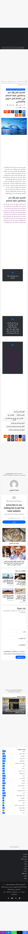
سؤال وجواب (22, 807)
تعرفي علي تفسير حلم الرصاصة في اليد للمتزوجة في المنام (20, 582)
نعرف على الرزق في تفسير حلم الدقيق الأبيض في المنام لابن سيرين (21, 598)
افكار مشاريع (22, 800)
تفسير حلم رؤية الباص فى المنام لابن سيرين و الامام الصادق (8, 581)
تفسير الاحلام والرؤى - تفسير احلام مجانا (15, 89)
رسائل (25, 45)
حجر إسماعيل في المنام (17, 423)
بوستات (25, 38)
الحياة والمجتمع (21, 790)
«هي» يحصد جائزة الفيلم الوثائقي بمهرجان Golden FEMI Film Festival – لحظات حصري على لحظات (15, 711)
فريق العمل (14, 891)
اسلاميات (25, 30)
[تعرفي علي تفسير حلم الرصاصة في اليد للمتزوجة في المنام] (20, 577)
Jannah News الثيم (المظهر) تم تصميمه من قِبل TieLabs (14, 887)
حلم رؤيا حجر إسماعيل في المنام (15, 426)
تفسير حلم (10, 415)
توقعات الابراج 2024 (20, 763)
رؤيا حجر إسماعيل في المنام (16, 430)
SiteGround (10, 889)
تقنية (24, 802)
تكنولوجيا (23, 798)
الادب (23, 793)
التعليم (23, 780)
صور (24, 751)
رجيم (23, 788)
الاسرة (23, 783)
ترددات (25, 40)
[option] (14, 705)
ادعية (26, 33)
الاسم (24, 631)
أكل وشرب (22, 778)
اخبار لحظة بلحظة (20, 795)
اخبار (26, 37)
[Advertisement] (14, 14)
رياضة (25, 35)
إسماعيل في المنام (19, 411)
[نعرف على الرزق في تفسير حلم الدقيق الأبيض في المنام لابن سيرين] (20, 591)
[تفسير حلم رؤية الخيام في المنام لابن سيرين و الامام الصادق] (7, 591)
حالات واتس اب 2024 (20, 805)
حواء (24, 812)
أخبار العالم (22, 810)
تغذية (23, 775)
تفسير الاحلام (24, 32)
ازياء (24, 766)
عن (19, 891)
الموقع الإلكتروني (22, 644)
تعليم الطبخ (24, 42)
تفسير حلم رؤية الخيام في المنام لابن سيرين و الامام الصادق (8, 596)
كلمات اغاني (22, 753)
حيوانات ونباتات (21, 785)
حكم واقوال (22, 773)
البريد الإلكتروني (22, 638)
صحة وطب (22, 758)
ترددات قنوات (21, 770)
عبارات (25, 43)
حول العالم (22, 761)
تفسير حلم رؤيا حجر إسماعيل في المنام (13, 419)
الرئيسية (25, 28)
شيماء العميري (20, 105)
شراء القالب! (14, 894)
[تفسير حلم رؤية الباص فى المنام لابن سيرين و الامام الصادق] (7, 576)
